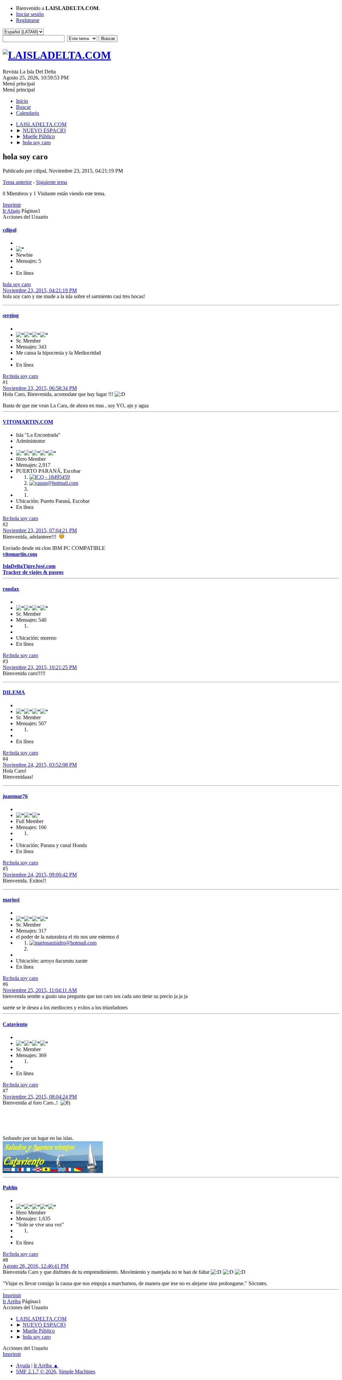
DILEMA (14, 692)
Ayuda (23, 1365)
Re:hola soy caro (20, 376)
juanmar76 (15, 796)
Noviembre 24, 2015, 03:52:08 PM (40, 765)
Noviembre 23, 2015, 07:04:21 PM (40, 530)
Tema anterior (17, 182)
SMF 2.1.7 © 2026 (36, 1371)
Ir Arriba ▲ (46, 1365)
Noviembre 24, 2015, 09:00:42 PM (40, 874)
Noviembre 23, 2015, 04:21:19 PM (40, 290)
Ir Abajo (11, 211)
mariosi (11, 900)
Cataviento (15, 1024)
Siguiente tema (51, 182)
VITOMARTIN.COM (28, 422)
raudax (11, 589)
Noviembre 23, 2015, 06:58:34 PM (40, 388)
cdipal (9, 230)
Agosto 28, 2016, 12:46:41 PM (35, 1266)
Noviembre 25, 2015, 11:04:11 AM (40, 990)
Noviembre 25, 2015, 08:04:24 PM (40, 1097)
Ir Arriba (12, 1301)
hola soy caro (17, 284)
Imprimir (12, 205)
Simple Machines (77, 1371)
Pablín (10, 1187)
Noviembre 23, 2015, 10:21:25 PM (40, 667)
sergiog (11, 315)
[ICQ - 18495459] (49, 477)
